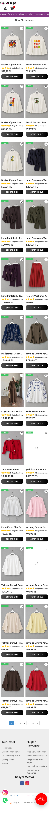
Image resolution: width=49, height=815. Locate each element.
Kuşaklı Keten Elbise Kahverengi (12, 411)
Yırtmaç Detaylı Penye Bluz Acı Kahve (12, 700)
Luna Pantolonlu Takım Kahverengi (12, 238)
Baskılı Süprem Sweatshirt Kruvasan (12, 64)
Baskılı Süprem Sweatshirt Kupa (12, 122)
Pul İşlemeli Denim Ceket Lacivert (12, 353)
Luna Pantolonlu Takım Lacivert (37, 180)
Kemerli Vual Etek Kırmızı (37, 296)
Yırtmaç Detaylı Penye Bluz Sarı (37, 642)
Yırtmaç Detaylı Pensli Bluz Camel (37, 353)
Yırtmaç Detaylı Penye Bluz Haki (37, 585)
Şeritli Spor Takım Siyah (37, 469)
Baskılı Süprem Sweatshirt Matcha (37, 122)
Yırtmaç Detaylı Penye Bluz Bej (12, 642)
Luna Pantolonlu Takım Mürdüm (12, 296)
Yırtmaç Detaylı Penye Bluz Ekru (12, 585)
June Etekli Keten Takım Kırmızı (12, 469)
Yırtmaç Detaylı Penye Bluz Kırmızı (37, 700)
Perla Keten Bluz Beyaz (12, 527)
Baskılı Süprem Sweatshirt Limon (12, 180)
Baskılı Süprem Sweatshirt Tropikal (37, 64)
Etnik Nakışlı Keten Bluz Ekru (37, 411)
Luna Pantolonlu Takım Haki (37, 238)
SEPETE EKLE (12, 76)
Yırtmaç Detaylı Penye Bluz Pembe (37, 527)
